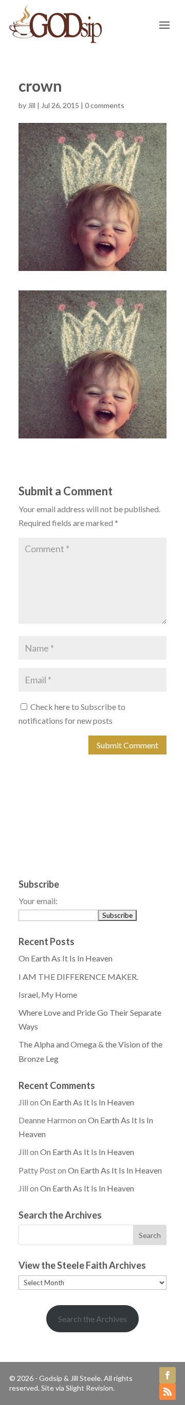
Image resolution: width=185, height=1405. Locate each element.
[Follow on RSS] (167, 1391)
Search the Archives (92, 1319)
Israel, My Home (47, 994)
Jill (31, 105)
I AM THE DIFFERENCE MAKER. (78, 976)
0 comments (104, 105)
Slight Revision (89, 1387)
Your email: (38, 901)
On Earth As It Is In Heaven (65, 958)
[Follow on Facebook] (167, 1375)
